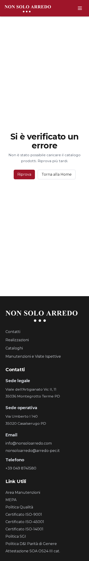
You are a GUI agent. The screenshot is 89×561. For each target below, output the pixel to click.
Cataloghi (14, 348)
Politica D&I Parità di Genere (31, 544)
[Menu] (79, 8)
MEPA (10, 500)
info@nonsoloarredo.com (28, 443)
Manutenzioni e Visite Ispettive (33, 356)
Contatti (12, 332)
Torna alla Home (57, 174)
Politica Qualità (19, 507)
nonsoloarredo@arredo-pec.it (32, 450)
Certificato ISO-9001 (23, 514)
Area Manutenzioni (22, 492)
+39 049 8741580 (20, 468)
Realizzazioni (17, 340)
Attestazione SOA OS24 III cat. (32, 551)
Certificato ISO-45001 (24, 522)
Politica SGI (15, 536)
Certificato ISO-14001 (24, 529)
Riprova (24, 174)
